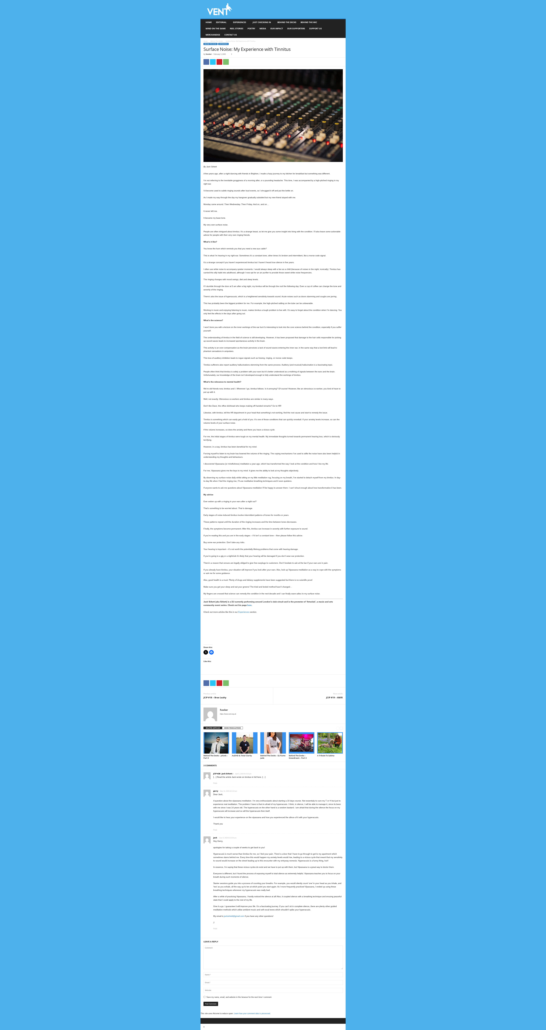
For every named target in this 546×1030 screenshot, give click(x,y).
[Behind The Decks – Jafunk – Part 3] (216, 743)
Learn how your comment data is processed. (252, 1013)
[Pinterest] (219, 62)
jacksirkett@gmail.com (234, 916)
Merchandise (213, 34)
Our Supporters (296, 28)
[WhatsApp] (226, 62)
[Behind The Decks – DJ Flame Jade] (273, 743)
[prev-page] (337, 728)
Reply (215, 783)
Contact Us (230, 34)
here (249, 605)
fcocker (209, 54)
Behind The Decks (286, 22)
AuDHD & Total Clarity (242, 755)
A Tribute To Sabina (325, 755)
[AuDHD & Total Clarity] (245, 743)
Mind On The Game (216, 28)
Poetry (251, 28)
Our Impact (276, 28)
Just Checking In (262, 22)
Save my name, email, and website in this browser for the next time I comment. (239, 997)
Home (209, 22)
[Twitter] (213, 62)
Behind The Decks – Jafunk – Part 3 (215, 756)
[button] (341, 28)
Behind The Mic (309, 22)
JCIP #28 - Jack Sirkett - (223, 773)
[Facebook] (206, 62)
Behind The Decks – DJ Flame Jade (272, 756)
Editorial (221, 22)
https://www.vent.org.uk (228, 714)
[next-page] (341, 728)
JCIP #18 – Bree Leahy (214, 697)
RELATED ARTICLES (213, 728)
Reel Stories (236, 28)
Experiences (239, 22)
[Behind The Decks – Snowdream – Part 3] (301, 743)
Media (262, 28)
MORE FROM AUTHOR (232, 728)
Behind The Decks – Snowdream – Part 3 (298, 756)
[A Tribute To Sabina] (330, 743)
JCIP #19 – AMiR (334, 697)
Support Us (315, 28)
